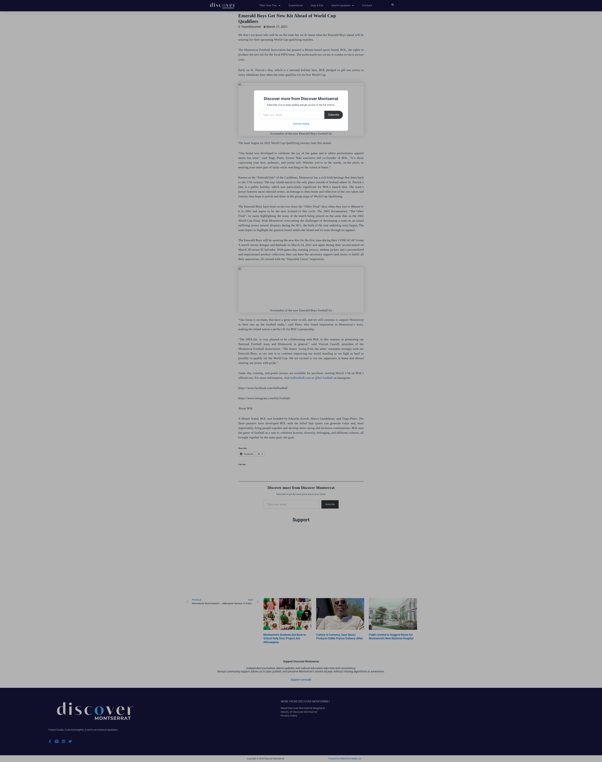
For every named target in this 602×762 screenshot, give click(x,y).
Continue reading (301, 124)
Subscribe (333, 114)
